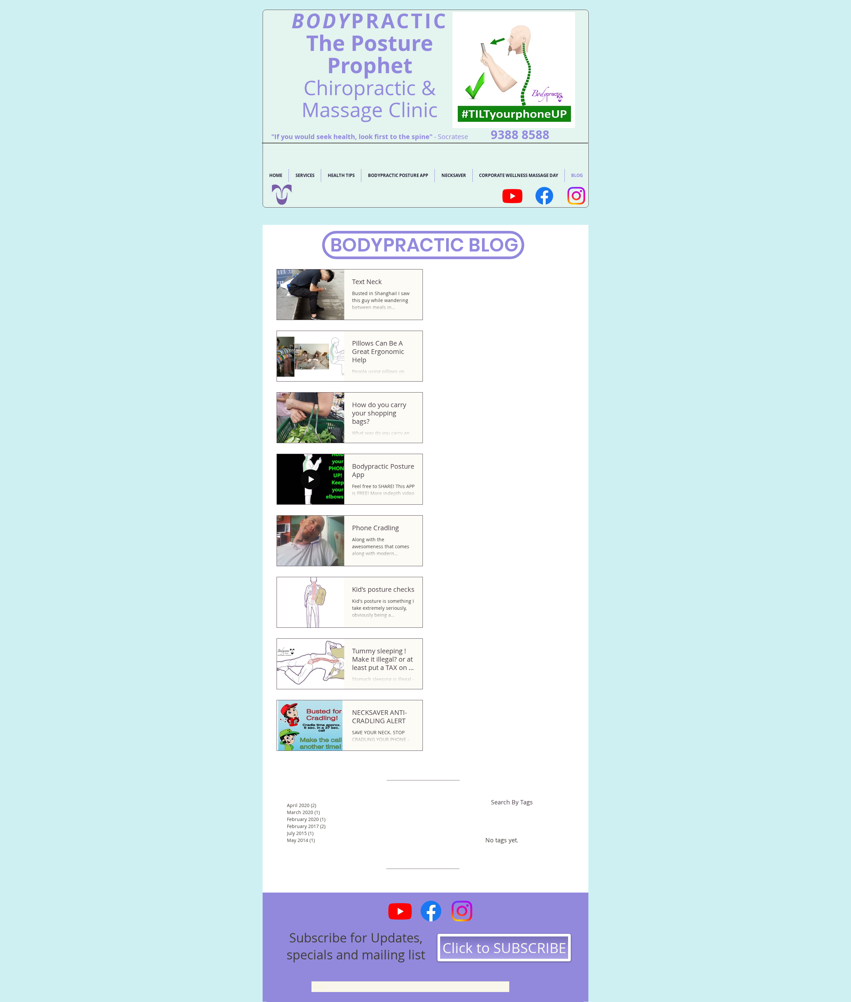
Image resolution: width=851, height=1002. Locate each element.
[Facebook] (544, 196)
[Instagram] (576, 196)
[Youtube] (512, 196)
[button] (305, 175)
